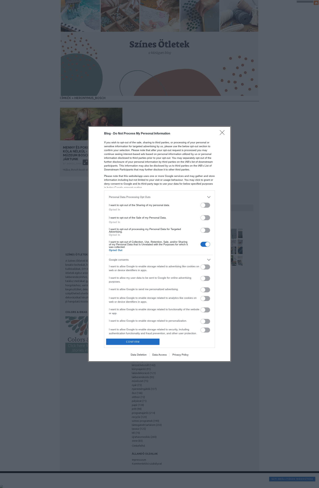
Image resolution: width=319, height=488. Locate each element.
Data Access (159, 354)
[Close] (223, 133)
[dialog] (159, 244)
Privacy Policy (180, 354)
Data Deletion (139, 354)
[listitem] (159, 197)
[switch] (205, 205)
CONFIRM (133, 341)
